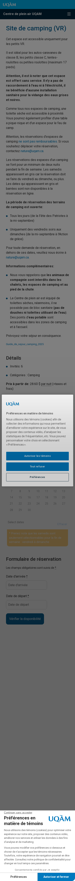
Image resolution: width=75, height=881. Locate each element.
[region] (37, 441)
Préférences (37, 477)
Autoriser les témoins (37, 456)
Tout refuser (37, 466)
